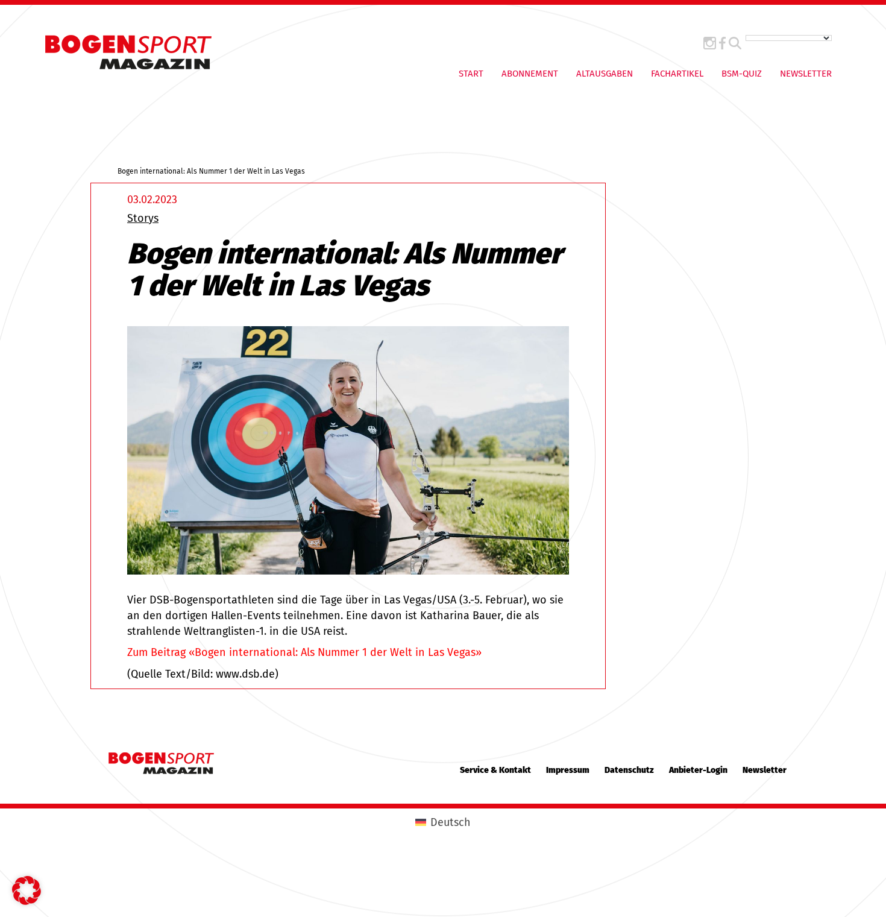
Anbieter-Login (698, 770)
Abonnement (529, 73)
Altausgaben (604, 73)
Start (471, 73)
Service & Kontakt (495, 770)
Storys (143, 218)
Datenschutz (629, 770)
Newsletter (806, 73)
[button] (26, 890)
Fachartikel (677, 73)
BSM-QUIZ (741, 73)
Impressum (567, 770)
